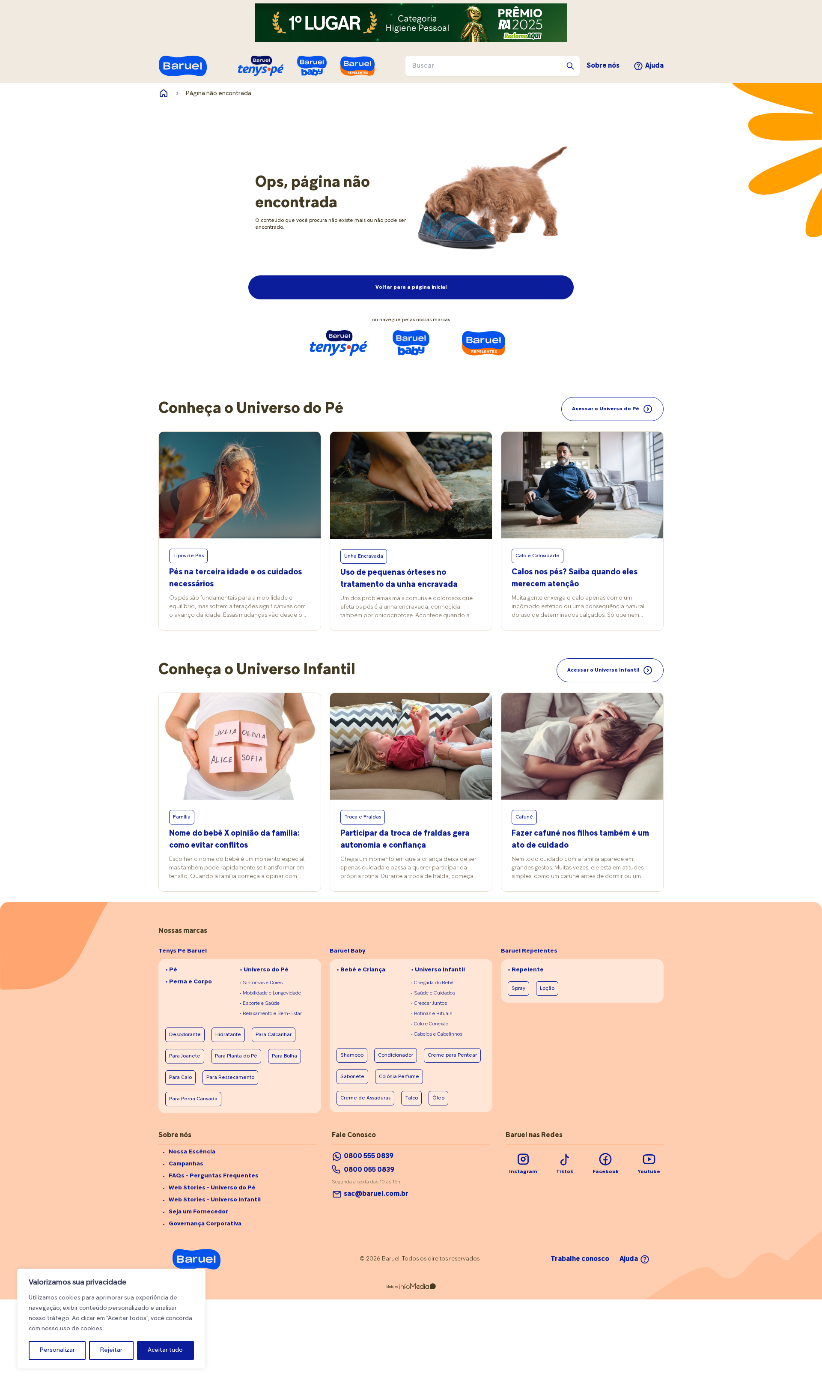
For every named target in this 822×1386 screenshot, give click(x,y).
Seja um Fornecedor (198, 1212)
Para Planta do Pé (236, 1056)
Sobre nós (603, 66)
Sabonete (352, 1076)
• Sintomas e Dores (261, 983)
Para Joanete (184, 1056)
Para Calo (180, 1077)
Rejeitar (111, 1350)
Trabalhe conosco (580, 1259)
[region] (111, 1319)
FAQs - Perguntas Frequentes (214, 1176)
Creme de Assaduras (365, 1098)
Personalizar (57, 1350)
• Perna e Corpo (188, 982)
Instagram (523, 1171)
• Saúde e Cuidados (433, 993)
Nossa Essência (192, 1152)
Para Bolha (284, 1056)
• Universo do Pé (264, 970)
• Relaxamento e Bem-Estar (271, 1013)
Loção (547, 988)
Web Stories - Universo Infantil (215, 1200)
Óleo (438, 1098)
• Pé (171, 970)
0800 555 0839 (368, 1156)
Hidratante (228, 1034)
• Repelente (526, 970)
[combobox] (492, 66)
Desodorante (185, 1034)
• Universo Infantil (438, 970)
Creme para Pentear (452, 1055)
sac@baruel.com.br (376, 1194)
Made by (392, 1287)
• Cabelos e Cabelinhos (436, 1034)
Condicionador (395, 1055)
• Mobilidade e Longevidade (270, 993)
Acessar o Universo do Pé (605, 409)
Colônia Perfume (399, 1076)
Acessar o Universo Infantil (603, 670)
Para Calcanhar (274, 1034)
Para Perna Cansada (193, 1099)
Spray (518, 988)
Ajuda (654, 66)
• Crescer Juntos (429, 1003)
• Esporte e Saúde (260, 1003)
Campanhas (186, 1164)
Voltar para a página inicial (411, 287)
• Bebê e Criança (361, 970)
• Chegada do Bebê (432, 983)
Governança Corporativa (205, 1224)
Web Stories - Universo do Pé (212, 1188)
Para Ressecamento (230, 1077)
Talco (411, 1098)
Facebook (606, 1171)
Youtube (648, 1171)
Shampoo (351, 1055)
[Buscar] (570, 66)
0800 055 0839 (369, 1170)
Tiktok (564, 1171)
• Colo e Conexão (429, 1024)
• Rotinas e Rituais (431, 1013)
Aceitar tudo (165, 1350)
